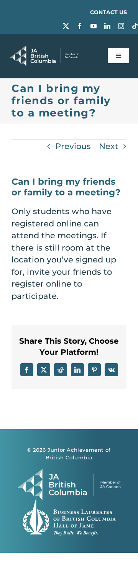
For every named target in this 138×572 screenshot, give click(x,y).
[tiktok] (135, 26)
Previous (73, 146)
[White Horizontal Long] (44, 49)
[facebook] (80, 26)
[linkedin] (107, 26)
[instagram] (121, 26)
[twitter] (66, 26)
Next (108, 146)
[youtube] (93, 26)
